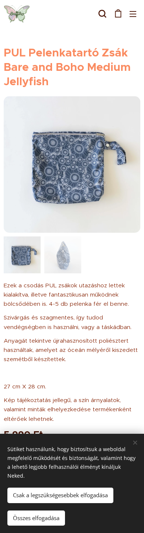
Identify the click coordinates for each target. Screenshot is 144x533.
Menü (133, 13)
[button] (102, 13)
